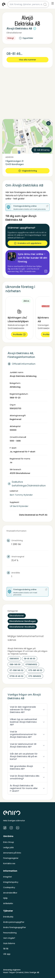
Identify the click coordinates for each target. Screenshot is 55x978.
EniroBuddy (8, 916)
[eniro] (3, 4)
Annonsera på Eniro (12, 852)
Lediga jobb (8, 847)
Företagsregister (10, 858)
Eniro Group (8, 842)
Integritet (7, 876)
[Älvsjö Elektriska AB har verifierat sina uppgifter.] (34, 28)
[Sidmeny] (52, 3)
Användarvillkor (10, 892)
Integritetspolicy (10, 882)
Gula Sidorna (9, 943)
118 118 (5, 948)
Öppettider (27, 38)
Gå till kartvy (43, 150)
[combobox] (26, 4)
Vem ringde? (9, 938)
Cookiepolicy (9, 887)
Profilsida (17, 334)
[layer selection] (48, 123)
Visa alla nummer (27, 59)
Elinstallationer (14, 32)
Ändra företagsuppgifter (14, 927)
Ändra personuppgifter (13, 922)
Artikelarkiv (8, 903)
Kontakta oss (9, 863)
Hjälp (5, 898)
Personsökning (10, 932)
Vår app (6, 954)
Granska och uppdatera (29, 243)
